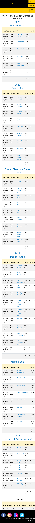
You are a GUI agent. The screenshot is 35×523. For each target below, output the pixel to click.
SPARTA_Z (20, 484)
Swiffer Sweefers (19, 274)
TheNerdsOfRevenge (23, 392)
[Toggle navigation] (31, 10)
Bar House (20, 56)
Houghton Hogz (20, 120)
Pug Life (19, 448)
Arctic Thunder (21, 400)
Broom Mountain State (19, 234)
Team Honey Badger (19, 157)
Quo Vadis (20, 148)
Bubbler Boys (21, 385)
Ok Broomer (19, 226)
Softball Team (19, 461)
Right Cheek (20, 49)
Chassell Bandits (19, 266)
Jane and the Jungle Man (19, 303)
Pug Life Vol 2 (21, 378)
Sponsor (31, 6)
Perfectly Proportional (20, 371)
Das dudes (20, 422)
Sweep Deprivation (20, 218)
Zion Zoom (20, 407)
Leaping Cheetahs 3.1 (19, 190)
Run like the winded (20, 98)
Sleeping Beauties (19, 294)
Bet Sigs (19, 319)
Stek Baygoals (19, 479)
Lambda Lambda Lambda (19, 468)
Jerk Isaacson (19, 72)
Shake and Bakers (20, 204)
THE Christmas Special (20, 342)
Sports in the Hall (19, 113)
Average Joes (19, 240)
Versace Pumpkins (20, 334)
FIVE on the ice (19, 134)
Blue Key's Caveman (20, 105)
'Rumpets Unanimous (20, 142)
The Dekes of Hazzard (21, 415)
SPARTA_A (20, 453)
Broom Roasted (19, 327)
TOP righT (18, 286)
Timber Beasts (19, 211)
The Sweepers (20, 281)
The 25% (19, 181)
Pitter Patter (18, 197)
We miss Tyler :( (19, 35)
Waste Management (20, 64)
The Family (20, 126)
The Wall (19, 473)
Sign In (32, 2)
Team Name (20, 42)
